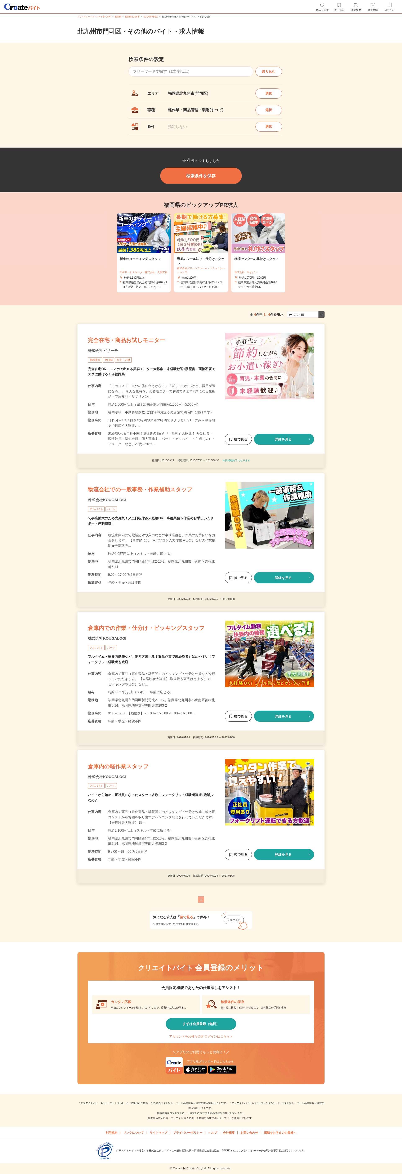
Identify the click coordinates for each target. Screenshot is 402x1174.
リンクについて (133, 1132)
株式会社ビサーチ (103, 350)
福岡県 (118, 16)
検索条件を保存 (201, 176)
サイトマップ (158, 1132)
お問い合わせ (249, 1132)
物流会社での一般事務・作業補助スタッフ (140, 489)
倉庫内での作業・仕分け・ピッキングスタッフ (146, 628)
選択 (268, 93)
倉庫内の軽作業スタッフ (118, 766)
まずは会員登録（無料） (201, 1024)
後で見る (240, 439)
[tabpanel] (201, 252)
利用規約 (111, 1132)
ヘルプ (212, 1132)
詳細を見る (283, 439)
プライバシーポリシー (187, 1132)
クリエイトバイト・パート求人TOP (94, 16)
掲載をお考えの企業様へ (280, 1132)
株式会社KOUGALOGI (107, 500)
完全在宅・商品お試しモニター (126, 340)
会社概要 (229, 1132)
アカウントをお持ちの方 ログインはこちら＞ (201, 1036)
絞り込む (269, 71)
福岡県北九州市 (132, 16)
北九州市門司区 (150, 16)
